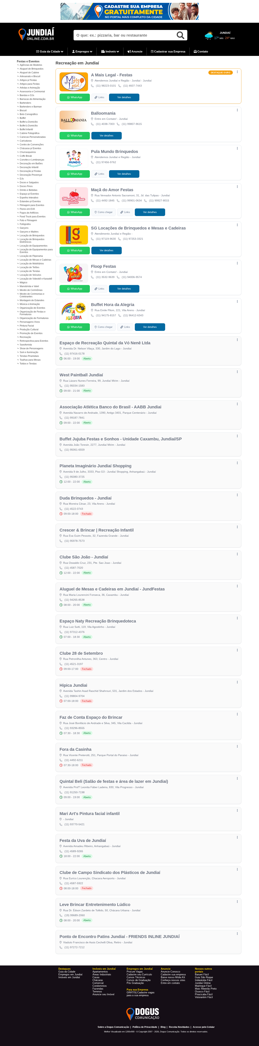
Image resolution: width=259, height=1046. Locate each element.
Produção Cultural (29, 329)
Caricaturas (26, 140)
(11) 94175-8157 (106, 315)
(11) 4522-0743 (73, 508)
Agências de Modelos (31, 65)
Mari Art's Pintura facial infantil (90, 813)
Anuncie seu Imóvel (103, 994)
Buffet (23, 118)
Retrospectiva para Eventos (34, 341)
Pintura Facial (27, 325)
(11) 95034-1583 (74, 385)
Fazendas (98, 988)
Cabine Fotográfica (29, 133)
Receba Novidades (179, 1027)
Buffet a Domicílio (29, 122)
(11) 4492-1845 (105, 200)
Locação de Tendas (30, 271)
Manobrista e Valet (29, 286)
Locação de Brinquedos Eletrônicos (32, 240)
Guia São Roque (204, 977)
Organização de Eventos (32, 308)
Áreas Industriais (102, 974)
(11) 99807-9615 (132, 123)
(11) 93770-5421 (74, 824)
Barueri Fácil (202, 974)
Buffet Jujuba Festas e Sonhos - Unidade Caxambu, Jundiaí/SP (121, 439)
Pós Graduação (135, 983)
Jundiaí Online (203, 983)
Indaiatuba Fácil (203, 980)
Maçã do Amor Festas (112, 189)
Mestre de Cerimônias (31, 290)
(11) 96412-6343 (133, 315)
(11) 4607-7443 (132, 85)
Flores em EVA (27, 209)
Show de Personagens (31, 348)
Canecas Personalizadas (33, 137)
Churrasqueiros (28, 152)
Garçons (24, 228)
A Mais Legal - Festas (111, 75)
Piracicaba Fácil (204, 994)
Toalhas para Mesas (30, 360)
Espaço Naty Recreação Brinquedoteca (98, 621)
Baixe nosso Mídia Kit (173, 977)
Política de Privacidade (145, 1027)
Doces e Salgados (29, 182)
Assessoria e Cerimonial (32, 91)
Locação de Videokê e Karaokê (36, 278)
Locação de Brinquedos (32, 235)
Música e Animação (30, 304)
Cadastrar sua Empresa (169, 51)
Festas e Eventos (28, 61)
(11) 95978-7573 (74, 540)
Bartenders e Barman (31, 106)
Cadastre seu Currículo (139, 974)
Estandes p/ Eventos (30, 201)
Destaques (64, 968)
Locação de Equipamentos (33, 245)
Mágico (23, 282)
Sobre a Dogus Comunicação (113, 1027)
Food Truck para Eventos (33, 216)
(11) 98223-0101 (106, 85)
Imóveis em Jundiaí (69, 977)
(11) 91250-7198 (74, 792)
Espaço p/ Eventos (29, 194)
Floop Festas (103, 266)
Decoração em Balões (31, 163)
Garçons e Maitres (29, 231)
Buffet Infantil (26, 129)
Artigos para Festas (30, 84)
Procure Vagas (135, 971)
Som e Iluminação (29, 352)
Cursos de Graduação (139, 980)
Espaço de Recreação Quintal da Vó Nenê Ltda (105, 343)
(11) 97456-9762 (106, 162)
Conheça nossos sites (173, 980)
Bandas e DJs (27, 95)
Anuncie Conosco (170, 971)
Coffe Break (26, 156)
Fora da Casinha (75, 749)
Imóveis (111, 51)
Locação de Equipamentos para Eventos (36, 251)
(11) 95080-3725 (74, 476)
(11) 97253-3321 (133, 238)
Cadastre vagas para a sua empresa (141, 994)
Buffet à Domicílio (29, 125)
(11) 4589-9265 (73, 851)
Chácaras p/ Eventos (30, 148)
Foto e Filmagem (28, 220)
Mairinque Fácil (203, 985)
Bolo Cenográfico (29, 114)
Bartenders (25, 103)
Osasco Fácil (202, 991)
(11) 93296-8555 (74, 728)
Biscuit (23, 110)
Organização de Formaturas (34, 318)
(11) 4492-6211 (73, 760)
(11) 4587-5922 (73, 883)
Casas (96, 977)
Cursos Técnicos (136, 977)
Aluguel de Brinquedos (31, 68)
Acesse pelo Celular (204, 1027)
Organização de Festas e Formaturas (33, 313)
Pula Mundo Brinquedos (114, 151)
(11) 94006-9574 (132, 277)
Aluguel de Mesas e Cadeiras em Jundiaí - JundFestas (112, 589)
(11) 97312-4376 (74, 631)
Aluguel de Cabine (29, 72)
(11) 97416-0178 (74, 353)
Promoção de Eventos (31, 333)
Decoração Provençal (31, 175)
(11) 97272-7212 (74, 947)
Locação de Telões (29, 267)
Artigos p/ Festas (28, 80)
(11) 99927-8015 (159, 200)
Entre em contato (170, 983)
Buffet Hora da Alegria (112, 304)
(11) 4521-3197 (73, 663)
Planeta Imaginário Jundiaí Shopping (95, 465)
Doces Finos (26, 186)
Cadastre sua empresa (173, 974)
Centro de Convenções (32, 144)
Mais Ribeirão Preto (206, 988)
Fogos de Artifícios (29, 212)
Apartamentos (100, 971)
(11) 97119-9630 (106, 238)
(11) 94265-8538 (74, 599)
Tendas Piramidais (29, 356)
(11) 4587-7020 (73, 567)
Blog (163, 1027)
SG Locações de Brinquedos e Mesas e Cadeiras (138, 228)
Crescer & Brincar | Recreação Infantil (97, 530)
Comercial (98, 983)
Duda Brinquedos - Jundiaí (85, 498)
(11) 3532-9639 (105, 277)
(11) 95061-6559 (74, 449)
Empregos (82, 51)
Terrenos (97, 991)
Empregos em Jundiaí (70, 974)
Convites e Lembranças (32, 159)
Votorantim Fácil (204, 997)
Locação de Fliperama (31, 256)
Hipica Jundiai (73, 685)
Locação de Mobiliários (32, 263)
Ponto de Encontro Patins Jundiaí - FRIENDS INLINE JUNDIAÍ (120, 936)
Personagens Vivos (30, 322)
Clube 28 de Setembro (81, 653)
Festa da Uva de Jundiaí (83, 840)
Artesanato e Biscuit (30, 76)
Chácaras (98, 980)
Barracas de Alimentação (33, 99)
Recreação (25, 337)
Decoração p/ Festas (30, 171)
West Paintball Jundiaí (81, 375)
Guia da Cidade (50, 51)
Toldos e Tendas (28, 363)
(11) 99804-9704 (74, 696)
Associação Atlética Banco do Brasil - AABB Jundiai (110, 407)
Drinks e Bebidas (28, 190)
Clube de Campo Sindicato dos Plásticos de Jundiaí (110, 872)
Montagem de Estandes (32, 300)
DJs (22, 178)
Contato (202, 51)
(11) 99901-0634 (132, 200)
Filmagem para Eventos (32, 205)
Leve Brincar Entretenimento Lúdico (95, 904)
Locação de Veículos (30, 275)
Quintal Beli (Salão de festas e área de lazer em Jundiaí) (114, 781)
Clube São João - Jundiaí (84, 557)
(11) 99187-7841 (74, 417)
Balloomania (103, 113)
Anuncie (136, 51)
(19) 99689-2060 (74, 915)
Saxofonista (26, 344)
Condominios (100, 985)
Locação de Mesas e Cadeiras (35, 259)
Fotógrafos (25, 224)
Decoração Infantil (29, 167)
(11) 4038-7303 (105, 123)
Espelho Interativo (29, 197)
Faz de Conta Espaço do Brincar (91, 717)
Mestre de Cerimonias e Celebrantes (32, 295)
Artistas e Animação (30, 87)
